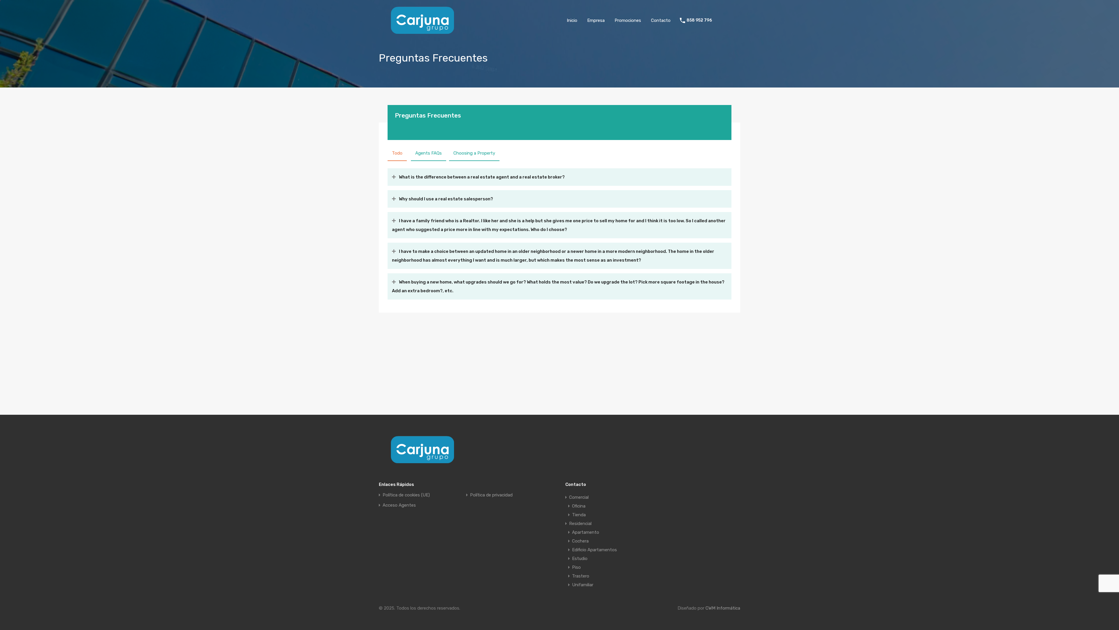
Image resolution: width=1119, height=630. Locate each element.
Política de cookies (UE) (406, 495)
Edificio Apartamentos (594, 549)
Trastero (580, 576)
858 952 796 (699, 20)
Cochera (580, 541)
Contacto (661, 20)
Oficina (578, 506)
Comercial (579, 497)
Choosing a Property (474, 153)
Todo (397, 153)
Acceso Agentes (399, 505)
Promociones (628, 20)
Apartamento (585, 532)
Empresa (596, 20)
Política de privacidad (491, 495)
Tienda (579, 514)
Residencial (580, 523)
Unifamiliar (582, 584)
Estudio (579, 558)
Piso (576, 567)
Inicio (572, 20)
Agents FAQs (428, 153)
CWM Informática (722, 608)
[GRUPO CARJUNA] (422, 32)
